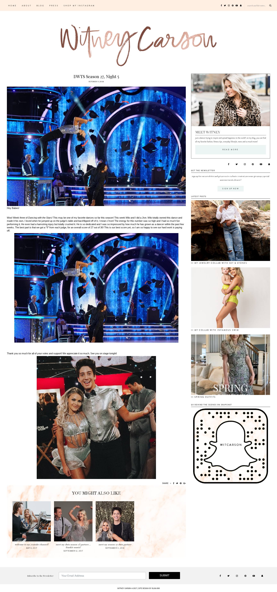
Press (54, 5)
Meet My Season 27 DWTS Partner (115, 544)
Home (12, 5)
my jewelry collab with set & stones (220, 263)
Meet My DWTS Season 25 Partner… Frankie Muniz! (73, 546)
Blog (40, 5)
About (27, 5)
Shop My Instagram (79, 5)
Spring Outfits (205, 397)
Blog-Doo (156, 588)
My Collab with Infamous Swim (216, 330)
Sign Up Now (230, 188)
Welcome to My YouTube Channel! (31, 544)
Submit (164, 575)
